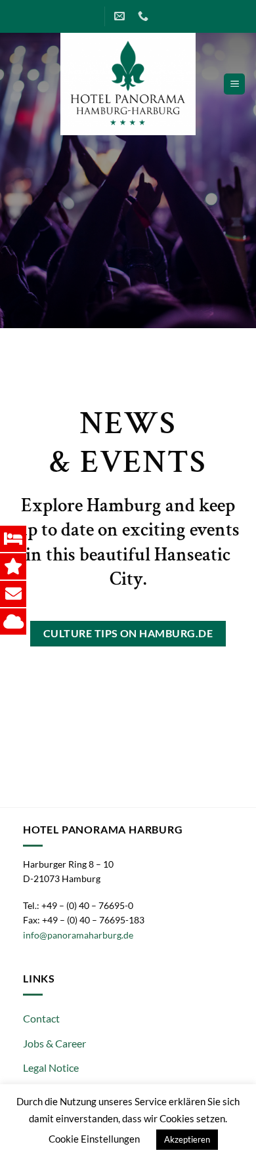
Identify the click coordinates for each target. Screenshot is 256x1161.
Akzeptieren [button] (187, 1139)
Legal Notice (51, 1067)
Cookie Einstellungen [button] (94, 1139)
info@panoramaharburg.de (78, 934)
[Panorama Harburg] (128, 84)
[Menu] (234, 84)
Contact (41, 1018)
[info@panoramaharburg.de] (121, 16)
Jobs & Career (54, 1043)
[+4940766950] (145, 16)
